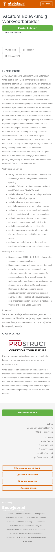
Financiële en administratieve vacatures (25, 534)
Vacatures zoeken (23, 514)
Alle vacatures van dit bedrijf (27, 468)
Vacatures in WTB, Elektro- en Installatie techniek (26, 538)
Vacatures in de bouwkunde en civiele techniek (26, 530)
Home (10, 514)
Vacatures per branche (36, 518)
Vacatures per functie (15, 518)
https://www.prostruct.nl (42, 457)
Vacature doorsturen (28, 474)
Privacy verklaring (24, 522)
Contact (10, 522)
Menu (48, 4)
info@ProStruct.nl (45, 453)
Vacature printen (28, 488)
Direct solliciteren (26, 28)
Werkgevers (39, 514)
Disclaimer (40, 522)
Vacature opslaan (28, 481)
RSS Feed (27, 542)
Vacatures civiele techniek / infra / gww (26, 526)
